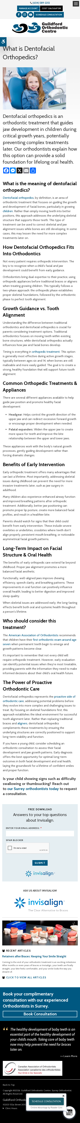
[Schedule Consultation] (69, 1112)
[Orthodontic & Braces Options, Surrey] (40, 932)
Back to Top (9, 1084)
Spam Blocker (14, 840)
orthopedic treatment (46, 351)
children (8, 211)
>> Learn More (68, 1056)
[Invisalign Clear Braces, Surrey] (40, 905)
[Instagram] (25, 14)
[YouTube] (30, 14)
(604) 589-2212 (41, 2)
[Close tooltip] (63, 1096)
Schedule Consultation (49, 14)
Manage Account (28, 8)
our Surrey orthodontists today (33, 788)
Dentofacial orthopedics (18, 197)
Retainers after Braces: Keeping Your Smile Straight (34, 956)
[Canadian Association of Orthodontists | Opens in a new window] (32, 1068)
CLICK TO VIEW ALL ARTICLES (26, 977)
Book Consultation (40, 1013)
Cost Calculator (51, 8)
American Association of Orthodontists (33, 635)
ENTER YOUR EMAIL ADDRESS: (24, 828)
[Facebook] (19, 14)
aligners (22, 723)
